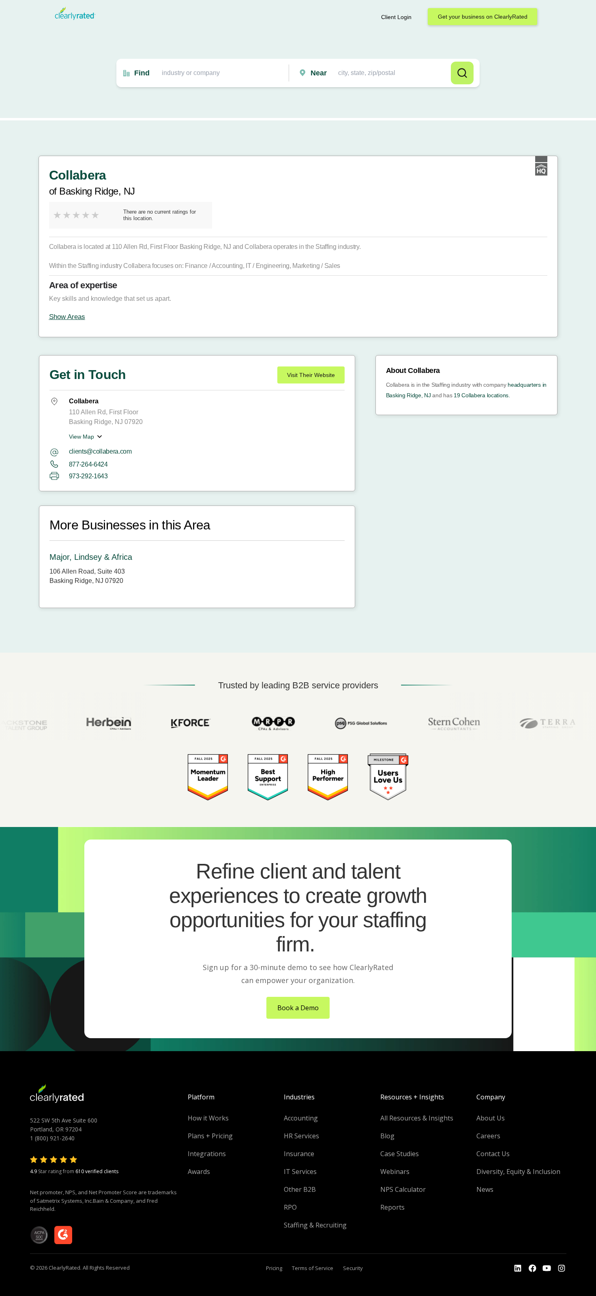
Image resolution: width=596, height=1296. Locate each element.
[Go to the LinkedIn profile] (518, 1268)
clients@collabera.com (100, 451)
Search (462, 73)
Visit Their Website (311, 375)
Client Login (396, 17)
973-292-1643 (88, 476)
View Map (81, 436)
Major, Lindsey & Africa (90, 557)
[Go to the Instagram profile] (561, 1268)
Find (142, 73)
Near (319, 73)
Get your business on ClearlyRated (482, 16)
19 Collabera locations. (482, 395)
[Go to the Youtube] (532, 1268)
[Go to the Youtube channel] (547, 1268)
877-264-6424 (88, 464)
